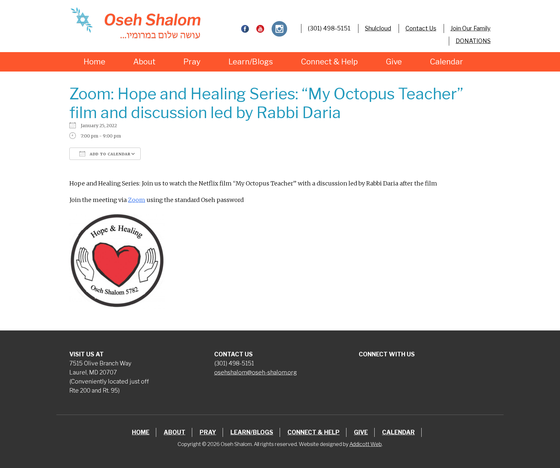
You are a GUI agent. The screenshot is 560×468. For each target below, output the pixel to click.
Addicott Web (365, 444)
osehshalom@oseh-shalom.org (255, 372)
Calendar (446, 61)
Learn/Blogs (250, 61)
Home (94, 61)
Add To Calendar (109, 154)
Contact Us (420, 28)
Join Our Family (470, 28)
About (144, 61)
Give (394, 61)
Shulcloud (378, 28)
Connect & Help (329, 61)
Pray (192, 61)
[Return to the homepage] (135, 22)
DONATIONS (473, 41)
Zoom (136, 200)
